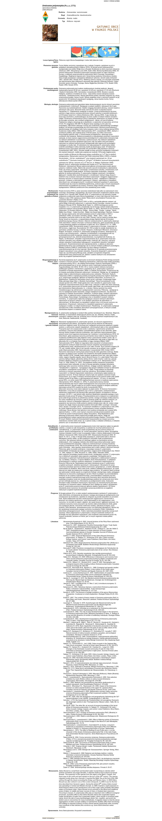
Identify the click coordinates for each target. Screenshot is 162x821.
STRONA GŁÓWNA (115, 1)
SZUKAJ (106, 1)
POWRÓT (117, 816)
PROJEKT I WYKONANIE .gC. (48, 818)
